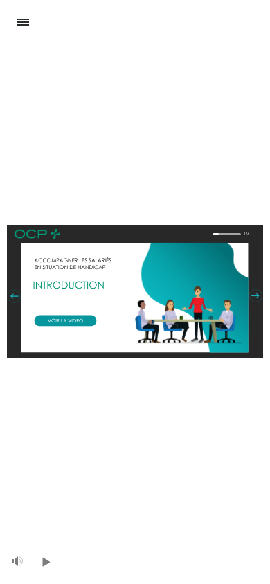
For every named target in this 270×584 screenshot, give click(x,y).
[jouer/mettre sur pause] (46, 562)
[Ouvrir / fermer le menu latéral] (17, 22)
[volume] (17, 561)
